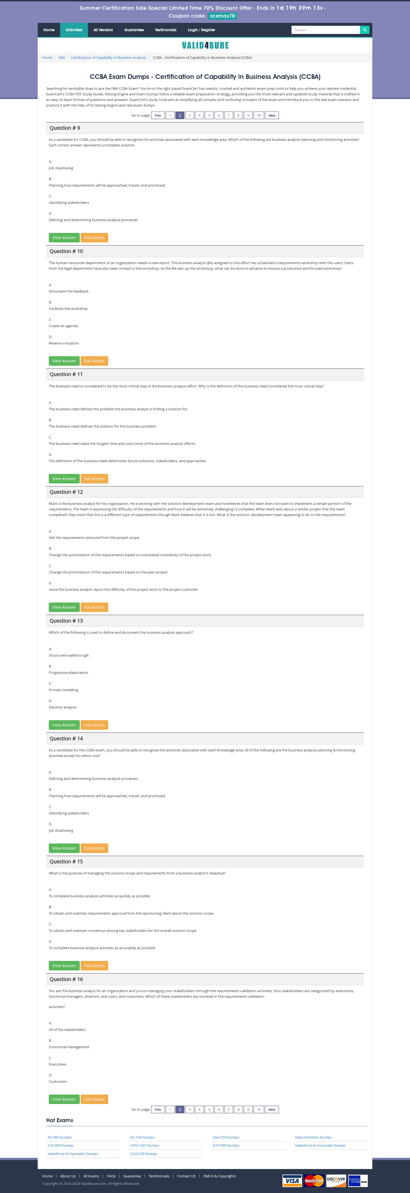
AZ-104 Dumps (142, 1137)
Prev (158, 115)
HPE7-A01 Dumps (144, 1145)
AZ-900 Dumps (60, 1137)
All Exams (91, 1175)
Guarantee (134, 30)
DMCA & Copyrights (219, 1175)
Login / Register (201, 30)
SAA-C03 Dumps (226, 1137)
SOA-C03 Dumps (143, 1153)
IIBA (61, 57)
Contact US (186, 1175)
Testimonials (166, 30)
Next (272, 115)
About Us (68, 1175)
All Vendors (103, 30)
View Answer (64, 237)
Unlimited (74, 30)
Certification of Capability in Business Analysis (108, 57)
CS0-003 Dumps (61, 1145)
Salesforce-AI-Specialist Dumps (73, 1153)
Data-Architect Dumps (313, 1137)
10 (259, 115)
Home (49, 30)
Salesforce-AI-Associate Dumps (320, 1145)
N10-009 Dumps (226, 1145)
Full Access (94, 237)
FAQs (111, 1175)
